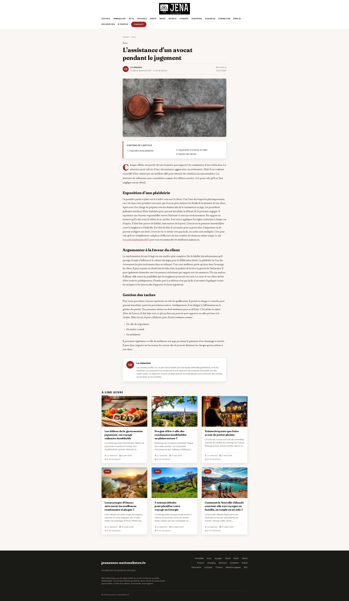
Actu (131, 19)
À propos (123, 24)
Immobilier (119, 19)
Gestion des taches (187, 154)
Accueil (105, 19)
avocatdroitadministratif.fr (136, 240)
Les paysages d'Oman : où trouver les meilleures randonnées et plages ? (120, 506)
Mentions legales (233, 567)
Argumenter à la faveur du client (192, 150)
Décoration (108, 24)
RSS (246, 567)
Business (210, 19)
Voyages (142, 19)
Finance (184, 19)
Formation (224, 19)
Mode (163, 19)
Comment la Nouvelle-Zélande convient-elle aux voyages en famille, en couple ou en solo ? (224, 506)
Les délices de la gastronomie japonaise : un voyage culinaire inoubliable (124, 435)
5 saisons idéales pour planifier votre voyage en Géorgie (167, 506)
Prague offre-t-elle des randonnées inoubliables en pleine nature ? (170, 435)
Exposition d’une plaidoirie (141, 150)
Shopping (197, 19)
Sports (173, 19)
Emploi (237, 19)
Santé (153, 19)
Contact (139, 24)
